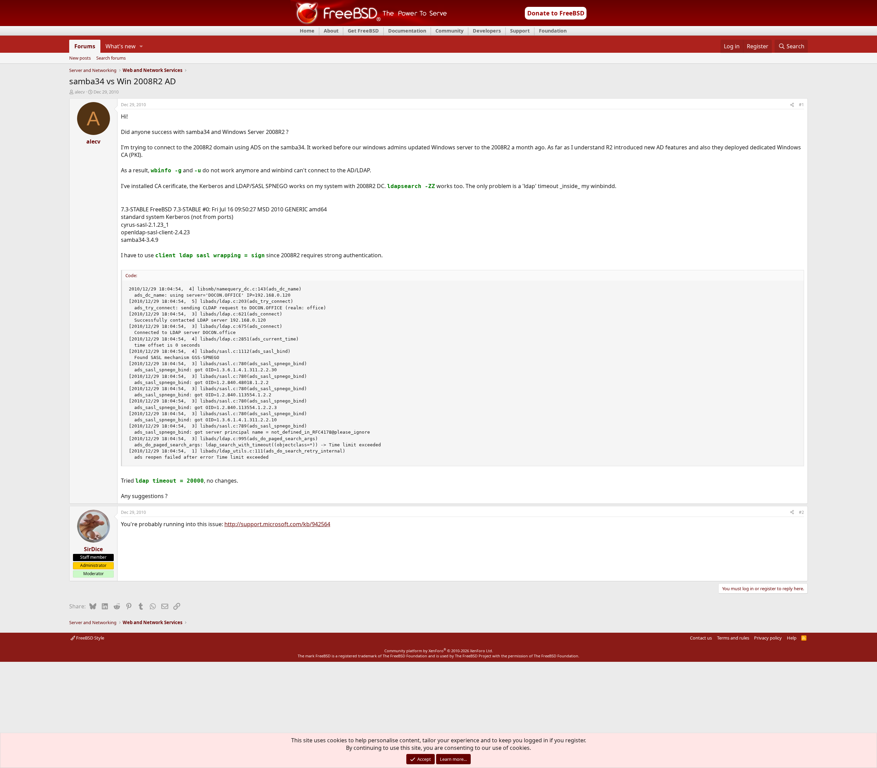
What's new (121, 46)
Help (791, 638)
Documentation (407, 30)
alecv (80, 92)
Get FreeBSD (363, 30)
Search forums (111, 58)
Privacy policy (768, 638)
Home (307, 30)
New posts (80, 58)
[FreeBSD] (369, 23)
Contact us (701, 638)
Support (520, 30)
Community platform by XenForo (438, 650)
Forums (84, 46)
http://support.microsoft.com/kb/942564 (277, 524)
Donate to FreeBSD (555, 13)
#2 (801, 512)
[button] (141, 46)
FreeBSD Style (89, 638)
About (331, 30)
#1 (801, 105)
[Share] (792, 105)
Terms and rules (733, 638)
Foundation (553, 30)
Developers (487, 30)
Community (449, 30)
